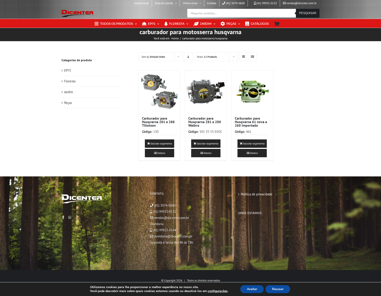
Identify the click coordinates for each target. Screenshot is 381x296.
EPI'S (67, 70)
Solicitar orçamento (161, 143)
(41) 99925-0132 (164, 211)
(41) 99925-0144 (164, 230)
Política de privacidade (256, 194)
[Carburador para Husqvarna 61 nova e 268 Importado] (252, 91)
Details (161, 153)
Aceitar (252, 289)
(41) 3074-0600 (164, 205)
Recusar (278, 289)
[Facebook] (63, 217)
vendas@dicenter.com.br (171, 218)
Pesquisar (307, 13)
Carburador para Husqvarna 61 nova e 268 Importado (251, 122)
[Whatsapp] (69, 217)
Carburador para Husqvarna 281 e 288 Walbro (204, 122)
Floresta (69, 81)
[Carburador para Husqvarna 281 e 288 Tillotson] (159, 91)
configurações (218, 291)
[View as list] (252, 56)
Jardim (68, 92)
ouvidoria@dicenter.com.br (172, 236)
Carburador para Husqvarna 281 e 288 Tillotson (158, 122)
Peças (68, 103)
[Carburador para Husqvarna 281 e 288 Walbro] (205, 91)
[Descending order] (188, 56)
